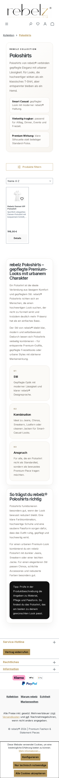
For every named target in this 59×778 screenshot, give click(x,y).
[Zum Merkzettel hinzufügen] (22, 199)
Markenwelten (29, 701)
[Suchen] (30, 24)
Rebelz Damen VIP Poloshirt (16, 207)
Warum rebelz (29, 696)
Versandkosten (11, 716)
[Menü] (6, 24)
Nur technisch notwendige (30, 765)
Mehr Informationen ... (29, 751)
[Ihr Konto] (45, 24)
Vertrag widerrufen (16, 652)
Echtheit (45, 696)
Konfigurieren (30, 757)
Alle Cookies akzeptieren (30, 773)
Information (11, 669)
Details (17, 238)
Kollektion (12, 696)
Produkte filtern (31, 166)
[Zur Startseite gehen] (29, 11)
